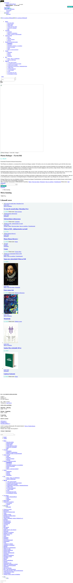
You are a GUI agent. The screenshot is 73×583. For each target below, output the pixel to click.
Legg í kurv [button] (6, 204)
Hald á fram (8, 431)
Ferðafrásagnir (6, 523)
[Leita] (15, 78)
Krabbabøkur (6, 541)
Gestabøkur (9, 31)
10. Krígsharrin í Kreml (12, 73)
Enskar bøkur (10, 25)
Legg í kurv (70, 6)
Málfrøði (5, 546)
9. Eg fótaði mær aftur (11, 72)
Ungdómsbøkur (6, 573)
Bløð (7, 448)
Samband (8, 499)
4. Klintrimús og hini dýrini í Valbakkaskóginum (17, 66)
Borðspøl (9, 38)
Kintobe (9, 53)
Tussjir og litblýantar (11, 59)
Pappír (8, 48)
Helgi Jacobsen (18, 211)
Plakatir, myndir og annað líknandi (14, 34)
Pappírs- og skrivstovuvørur (11, 42)
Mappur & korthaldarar (8, 555)
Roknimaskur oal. (7, 563)
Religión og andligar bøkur (9, 515)
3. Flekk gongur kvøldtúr (12, 65)
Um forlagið (9, 503)
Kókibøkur (5, 538)
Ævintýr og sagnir (7, 509)
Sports (4, 536)
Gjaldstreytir (4, 422)
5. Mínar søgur (10, 67)
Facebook (3, 187)
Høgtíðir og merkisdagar (12, 33)
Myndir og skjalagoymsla (9, 512)
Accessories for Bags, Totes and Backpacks (13, 570)
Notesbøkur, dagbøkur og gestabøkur (14, 45)
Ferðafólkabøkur (7, 522)
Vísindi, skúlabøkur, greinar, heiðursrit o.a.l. (13, 518)
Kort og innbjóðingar (8, 560)
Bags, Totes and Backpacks (9, 569)
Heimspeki (42, 181)
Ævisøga (6, 226)
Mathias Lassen (18, 321)
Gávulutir (7, 30)
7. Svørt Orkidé (10, 70)
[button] (2, 76)
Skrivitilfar (5, 557)
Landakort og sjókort (8, 543)
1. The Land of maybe (11, 62)
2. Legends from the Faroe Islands (14, 63)
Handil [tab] (4, 437)
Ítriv (6, 57)
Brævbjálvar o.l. (7, 520)
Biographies (6, 510)
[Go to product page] (38, 203)
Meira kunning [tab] (6, 189)
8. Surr (8, 71)
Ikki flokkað (6, 527)
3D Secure (3, 421)
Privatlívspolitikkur (5, 423)
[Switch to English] (8, 14)
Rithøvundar (6, 500)
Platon (16, 241)
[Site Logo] (14, 17)
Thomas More (18, 251)
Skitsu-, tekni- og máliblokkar (13, 58)
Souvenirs (5, 524)
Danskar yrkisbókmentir (8, 552)
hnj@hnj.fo (9, 403)
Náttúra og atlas (6, 548)
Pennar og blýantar (11, 47)
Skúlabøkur (6, 566)
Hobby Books (6, 534)
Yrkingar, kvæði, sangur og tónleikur (11, 574)
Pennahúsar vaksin (7, 556)
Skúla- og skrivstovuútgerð (12, 49)
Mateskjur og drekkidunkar (9, 547)
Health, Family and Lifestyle (9, 529)
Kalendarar (5, 537)
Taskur (6, 51)
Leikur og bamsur (11, 39)
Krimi (4, 542)
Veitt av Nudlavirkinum (30, 426)
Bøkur (6, 21)
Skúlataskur (9, 52)
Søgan (7, 498)
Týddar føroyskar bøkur (12, 26)
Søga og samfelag (49, 181)
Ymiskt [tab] (5, 438)
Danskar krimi (6, 551)
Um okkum (6, 495)
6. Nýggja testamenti (11, 68)
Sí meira (5, 245)
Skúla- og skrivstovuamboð (9, 565)
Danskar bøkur (10, 24)
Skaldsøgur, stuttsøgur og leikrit (10, 564)
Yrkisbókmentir (57, 181)
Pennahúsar (9, 56)
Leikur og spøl (8, 35)
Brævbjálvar (9, 44)
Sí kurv (2, 431)
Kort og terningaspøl (8, 540)
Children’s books (7, 514)
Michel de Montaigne (20, 292)
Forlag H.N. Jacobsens (11, 28)
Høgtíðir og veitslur (7, 533)
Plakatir (5, 559)
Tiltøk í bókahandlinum (11, 496)
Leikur (4, 513)
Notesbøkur (6, 554)
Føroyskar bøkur (10, 22)
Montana (9, 54)
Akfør (8, 36)
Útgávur (8, 504)
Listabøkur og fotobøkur (8, 545)
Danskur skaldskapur (8, 550)
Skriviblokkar (6, 517)
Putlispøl (8, 460)
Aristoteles (17, 221)
